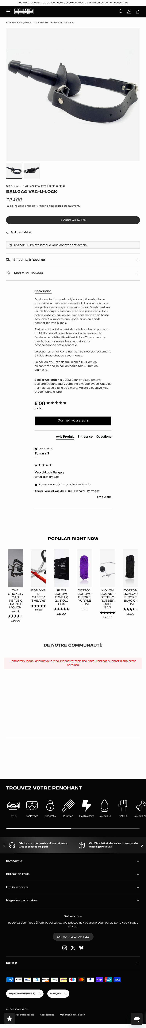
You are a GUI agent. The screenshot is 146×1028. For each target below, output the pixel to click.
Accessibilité (47, 1015)
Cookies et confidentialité (20, 1015)
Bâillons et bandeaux (62, 23)
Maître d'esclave (90, 388)
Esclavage (91, 384)
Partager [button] (93, 491)
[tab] (65, 437)
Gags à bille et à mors (62, 388)
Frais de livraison (35, 206)
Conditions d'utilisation (72, 1015)
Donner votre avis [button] (73, 420)
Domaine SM (41, 23)
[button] (137, 11)
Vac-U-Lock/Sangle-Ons (18, 23)
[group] (73, 403)
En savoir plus (119, 3)
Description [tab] (43, 291)
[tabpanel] (73, 335)
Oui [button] (70, 491)
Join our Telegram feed (73, 937)
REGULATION (21, 1009)
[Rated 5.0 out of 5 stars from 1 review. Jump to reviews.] (57, 185)
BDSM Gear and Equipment (82, 380)
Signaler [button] (79, 491)
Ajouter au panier (73, 220)
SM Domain (13, 186)
